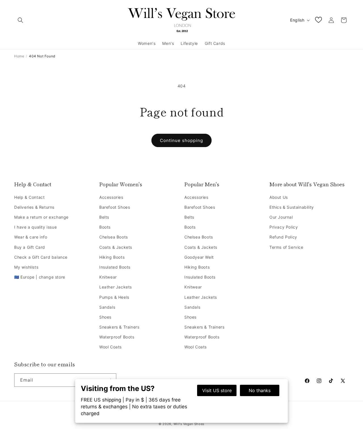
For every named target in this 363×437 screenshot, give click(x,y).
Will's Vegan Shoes (189, 424)
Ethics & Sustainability (291, 207)
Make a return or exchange (41, 217)
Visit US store (217, 390)
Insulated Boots (114, 267)
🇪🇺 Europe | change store (39, 277)
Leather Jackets (115, 287)
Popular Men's (201, 184)
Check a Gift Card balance (40, 257)
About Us (278, 197)
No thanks (260, 390)
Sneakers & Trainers (119, 327)
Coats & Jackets (115, 247)
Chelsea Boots (113, 237)
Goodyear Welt (199, 257)
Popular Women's (120, 184)
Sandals (107, 307)
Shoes (105, 317)
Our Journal (281, 217)
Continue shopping (181, 140)
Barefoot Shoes (114, 207)
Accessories (111, 197)
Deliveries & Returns (34, 207)
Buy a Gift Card (29, 247)
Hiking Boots (111, 257)
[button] (20, 20)
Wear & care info (30, 237)
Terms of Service (286, 247)
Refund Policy (283, 237)
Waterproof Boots (116, 336)
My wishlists (26, 267)
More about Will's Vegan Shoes (307, 184)
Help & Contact (32, 184)
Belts (104, 217)
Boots (105, 227)
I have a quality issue (35, 227)
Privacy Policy (283, 227)
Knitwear (108, 277)
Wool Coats (110, 346)
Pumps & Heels (114, 297)
